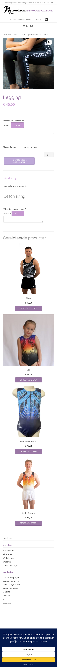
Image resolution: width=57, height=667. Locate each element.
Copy (17, 125)
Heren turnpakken (11, 588)
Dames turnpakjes (11, 577)
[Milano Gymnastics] (28, 10)
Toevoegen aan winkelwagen (19, 161)
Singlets (6, 591)
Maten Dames (9, 147)
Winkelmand (8, 558)
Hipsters (6, 595)
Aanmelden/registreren (20, 20)
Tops (5, 599)
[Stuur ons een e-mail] (51, 2)
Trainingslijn (24, 35)
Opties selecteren (28, 308)
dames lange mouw (11, 584)
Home (5, 35)
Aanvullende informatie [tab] (15, 185)
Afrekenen (7, 554)
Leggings (35, 35)
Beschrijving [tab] (10, 178)
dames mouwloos (11, 581)
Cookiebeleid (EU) (10, 565)
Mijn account (8, 550)
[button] (49, 42)
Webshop (13, 35)
